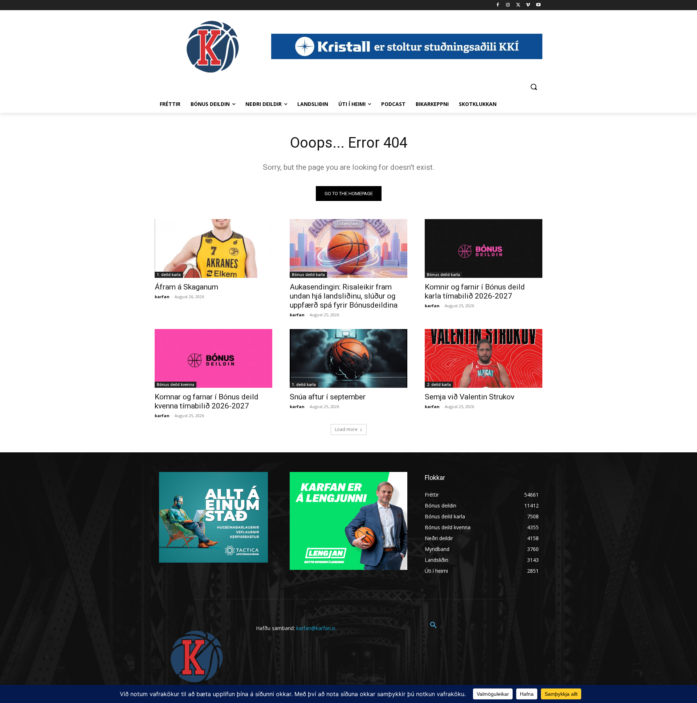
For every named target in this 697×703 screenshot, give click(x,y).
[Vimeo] (528, 5)
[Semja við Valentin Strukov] (483, 358)
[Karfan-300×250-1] (348, 521)
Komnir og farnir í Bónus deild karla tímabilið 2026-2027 (475, 291)
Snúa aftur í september (328, 396)
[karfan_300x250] (213, 517)
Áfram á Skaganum (186, 287)
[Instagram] (508, 5)
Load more (346, 429)
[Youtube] (538, 5)
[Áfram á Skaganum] (213, 248)
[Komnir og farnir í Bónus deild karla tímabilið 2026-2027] (483, 248)
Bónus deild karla (308, 274)
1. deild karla (169, 274)
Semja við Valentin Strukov (469, 396)
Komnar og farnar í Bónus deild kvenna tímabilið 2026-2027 (206, 401)
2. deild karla (439, 384)
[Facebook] (498, 5)
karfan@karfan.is (315, 628)
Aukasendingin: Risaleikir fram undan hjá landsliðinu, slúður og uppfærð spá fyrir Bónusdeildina (344, 296)
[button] (533, 86)
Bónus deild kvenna (175, 384)
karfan (162, 296)
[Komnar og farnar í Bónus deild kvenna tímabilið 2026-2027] (213, 358)
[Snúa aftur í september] (348, 358)
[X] (518, 5)
